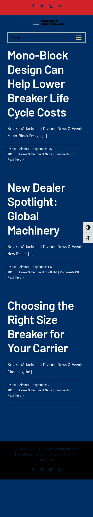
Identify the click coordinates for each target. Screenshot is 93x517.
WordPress (46, 460)
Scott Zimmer (20, 149)
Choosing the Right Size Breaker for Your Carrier (40, 326)
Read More (14, 160)
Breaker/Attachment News (35, 154)
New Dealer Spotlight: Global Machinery (36, 208)
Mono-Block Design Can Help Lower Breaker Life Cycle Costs (38, 83)
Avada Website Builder (61, 449)
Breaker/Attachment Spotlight (37, 272)
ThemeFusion (24, 454)
